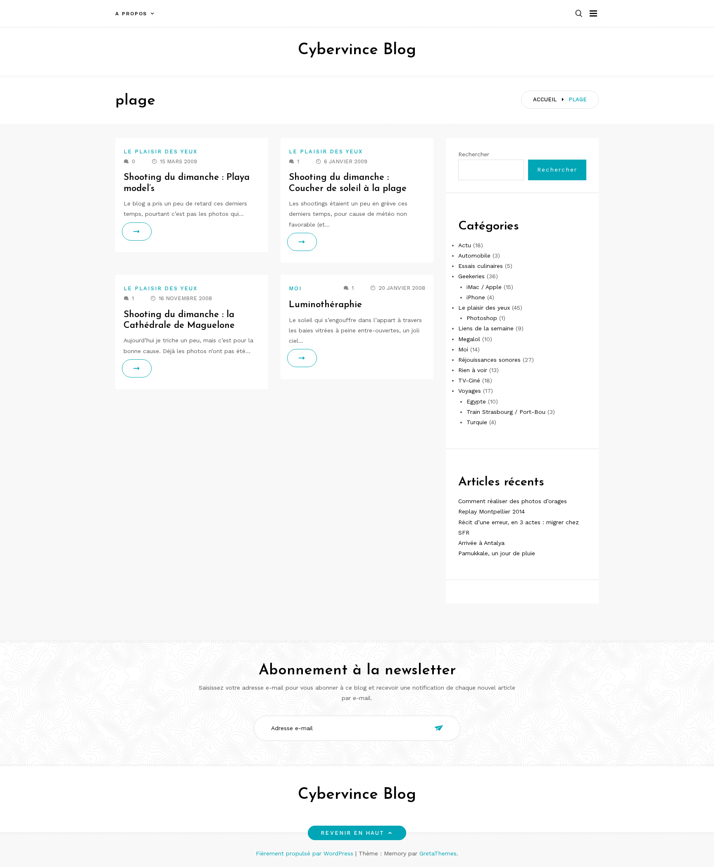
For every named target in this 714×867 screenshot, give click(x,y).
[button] (579, 14)
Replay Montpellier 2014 (491, 511)
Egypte (476, 401)
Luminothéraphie (325, 305)
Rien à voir (472, 370)
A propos (131, 14)
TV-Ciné (469, 380)
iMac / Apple (484, 287)
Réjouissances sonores (489, 359)
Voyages (469, 390)
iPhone (475, 297)
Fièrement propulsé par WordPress (305, 853)
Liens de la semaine (486, 328)
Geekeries (471, 276)
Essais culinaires (480, 266)
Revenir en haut (352, 833)
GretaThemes (438, 853)
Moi (295, 288)
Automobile (474, 255)
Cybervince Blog (357, 50)
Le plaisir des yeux (161, 151)
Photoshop (481, 318)
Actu (464, 245)
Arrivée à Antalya (481, 543)
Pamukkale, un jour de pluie (496, 553)
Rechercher (473, 154)
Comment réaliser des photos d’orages (512, 501)
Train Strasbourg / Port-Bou (505, 411)
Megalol (469, 339)
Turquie (476, 422)
